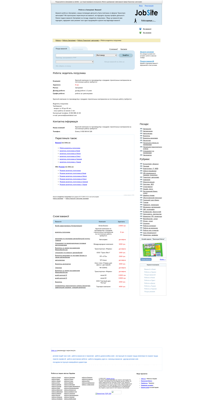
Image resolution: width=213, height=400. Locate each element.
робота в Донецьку (87, 377)
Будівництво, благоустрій (152, 212)
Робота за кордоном (150, 228)
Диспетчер (147, 140)
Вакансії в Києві (150, 269)
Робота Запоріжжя (69, 40)
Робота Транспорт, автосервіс (88, 40)
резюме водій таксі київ (62, 356)
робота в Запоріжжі (69, 377)
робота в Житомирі (69, 384)
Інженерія (146, 180)
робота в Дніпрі (56, 388)
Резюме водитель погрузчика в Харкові (74, 182)
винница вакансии (115, 359)
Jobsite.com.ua (110, 378)
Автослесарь (147, 133)
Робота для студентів (150, 230)
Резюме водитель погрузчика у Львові (73, 184)
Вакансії (58, 143)
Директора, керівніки (150, 235)
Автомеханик (148, 131)
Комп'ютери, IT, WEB (150, 168)
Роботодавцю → (147, 20)
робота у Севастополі (88, 384)
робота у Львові (56, 381)
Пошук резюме (77, 49)
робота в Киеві (56, 379)
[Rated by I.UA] (116, 393)
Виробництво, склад (150, 219)
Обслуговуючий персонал (152, 198)
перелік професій (59, 359)
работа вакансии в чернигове (83, 356)
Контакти (124, 49)
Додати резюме (147, 52)
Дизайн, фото (148, 189)
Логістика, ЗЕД (148, 184)
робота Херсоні (56, 395)
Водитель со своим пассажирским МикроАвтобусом (67, 249)
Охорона (146, 223)
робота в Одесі (56, 382)
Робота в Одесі (149, 280)
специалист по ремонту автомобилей (68, 252)
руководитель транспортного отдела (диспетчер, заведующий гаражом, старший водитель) (73, 286)
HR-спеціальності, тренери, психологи (150, 174)
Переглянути (146, 259)
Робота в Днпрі (149, 283)
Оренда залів (145, 387)
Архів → (163, 259)
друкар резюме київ (130, 359)
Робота (58, 40)
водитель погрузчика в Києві (70, 151)
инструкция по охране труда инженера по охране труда (137, 356)
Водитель (58, 282)
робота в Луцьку (68, 379)
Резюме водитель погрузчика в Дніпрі (73, 176)
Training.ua (144, 383)
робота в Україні (56, 377)
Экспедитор (147, 155)
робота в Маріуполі (57, 390)
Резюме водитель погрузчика (70, 170)
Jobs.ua (121, 62)
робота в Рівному (56, 393)
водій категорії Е (61, 275)
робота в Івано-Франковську (72, 386)
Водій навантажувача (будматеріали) (68, 226)
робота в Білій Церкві (70, 398)
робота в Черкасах (57, 397)
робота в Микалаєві (57, 391)
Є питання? (113, 49)
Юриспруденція (149, 182)
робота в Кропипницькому (71, 388)
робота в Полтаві (56, 386)
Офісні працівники (149, 171)
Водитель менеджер (150, 138)
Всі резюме (147, 33)
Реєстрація (149, 6)
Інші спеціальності (149, 233)
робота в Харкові (56, 384)
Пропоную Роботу (146, 381)
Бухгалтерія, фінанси (151, 164)
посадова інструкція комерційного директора (70, 362)
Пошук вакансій (147, 61)
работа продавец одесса (97, 359)
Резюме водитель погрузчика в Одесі (73, 179)
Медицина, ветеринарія (151, 207)
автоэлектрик (60, 260)
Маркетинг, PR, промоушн (152, 216)
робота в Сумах (68, 381)
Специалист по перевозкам (148, 152)
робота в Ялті (85, 381)
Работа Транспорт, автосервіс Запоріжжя (77, 198)
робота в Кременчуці (70, 390)
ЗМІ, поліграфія (149, 209)
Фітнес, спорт (148, 221)
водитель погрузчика (62, 232)
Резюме (62, 167)
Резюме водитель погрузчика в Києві (73, 173)
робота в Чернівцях (57, 398)
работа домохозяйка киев (104, 356)
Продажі (146, 166)
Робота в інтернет (149, 226)
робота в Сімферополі (88, 382)
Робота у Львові (150, 286)
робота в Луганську (87, 379)
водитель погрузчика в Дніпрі (70, 153)
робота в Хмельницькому (71, 395)
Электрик (58, 268)
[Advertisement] (93, 32)
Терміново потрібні (147, 385)
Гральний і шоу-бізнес (151, 200)
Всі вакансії (147, 29)
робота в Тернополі (69, 393)
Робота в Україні (150, 272)
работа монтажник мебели (77, 359)
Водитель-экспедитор (63, 264)
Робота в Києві (149, 277)
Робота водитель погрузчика (70, 148)
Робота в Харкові (150, 289)
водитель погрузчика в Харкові (71, 159)
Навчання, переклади (151, 205)
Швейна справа (148, 195)
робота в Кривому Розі (70, 391)
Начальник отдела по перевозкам (151, 143)
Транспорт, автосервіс (151, 177)
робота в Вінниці (68, 382)
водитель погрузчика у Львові (70, 162)
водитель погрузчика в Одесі (70, 156)
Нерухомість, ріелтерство (152, 214)
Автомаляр (147, 129)
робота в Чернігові (69, 397)
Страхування (148, 187)
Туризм (145, 202)
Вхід (141, 6)
